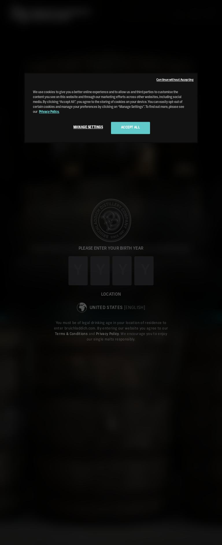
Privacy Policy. (49, 112)
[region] (111, 108)
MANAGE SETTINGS (88, 127)
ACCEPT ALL (130, 127)
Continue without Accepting (174, 79)
